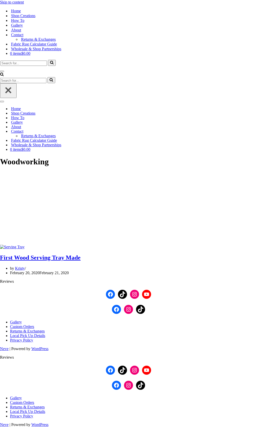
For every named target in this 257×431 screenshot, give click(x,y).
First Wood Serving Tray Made (40, 257)
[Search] (52, 63)
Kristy (20, 268)
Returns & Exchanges (38, 39)
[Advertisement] (128, 207)
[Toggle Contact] (87, 131)
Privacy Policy (21, 340)
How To (17, 20)
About (16, 30)
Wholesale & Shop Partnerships (36, 49)
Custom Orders (22, 326)
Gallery (17, 25)
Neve (4, 349)
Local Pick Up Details (27, 335)
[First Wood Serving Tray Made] (12, 247)
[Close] (8, 90)
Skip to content (12, 2)
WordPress (39, 349)
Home (16, 11)
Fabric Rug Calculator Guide (34, 44)
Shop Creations (23, 16)
